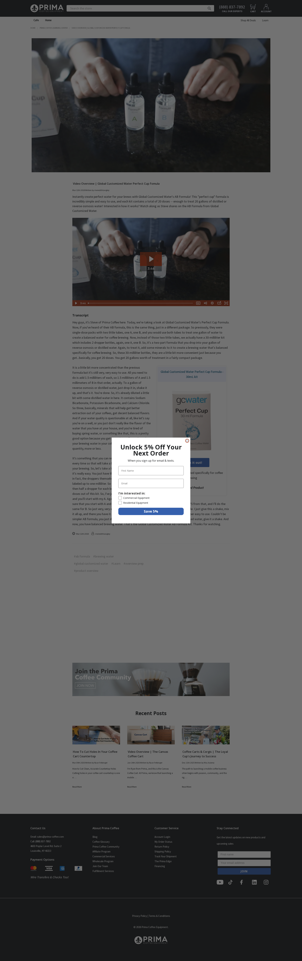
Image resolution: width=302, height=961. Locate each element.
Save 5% (151, 511)
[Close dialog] (187, 440)
